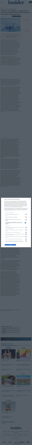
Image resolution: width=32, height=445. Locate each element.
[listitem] (16, 212)
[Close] (29, 199)
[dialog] (16, 222)
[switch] (26, 214)
